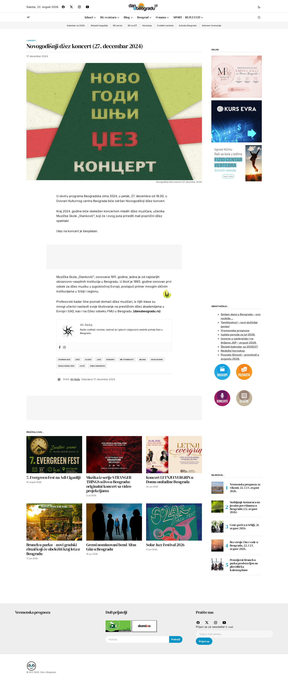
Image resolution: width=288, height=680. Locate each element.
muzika (142, 359)
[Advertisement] (111, 256)
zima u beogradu (97, 366)
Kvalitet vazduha (165, 25)
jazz (99, 359)
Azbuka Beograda (188, 25)
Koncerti (32, 40)
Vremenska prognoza (235, 330)
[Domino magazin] (144, 626)
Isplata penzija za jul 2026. (238, 334)
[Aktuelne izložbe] (244, 398)
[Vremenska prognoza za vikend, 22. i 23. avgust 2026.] (217, 488)
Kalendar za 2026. (76, 25)
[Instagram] (64, 347)
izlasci (88, 359)
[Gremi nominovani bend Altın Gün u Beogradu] (114, 522)
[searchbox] (137, 639)
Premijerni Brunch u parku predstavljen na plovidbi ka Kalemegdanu (244, 565)
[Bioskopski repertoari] (222, 371)
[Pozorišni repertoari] (244, 371)
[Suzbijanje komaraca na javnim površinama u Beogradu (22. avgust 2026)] (217, 507)
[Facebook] (59, 347)
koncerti (110, 359)
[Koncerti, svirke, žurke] (222, 398)
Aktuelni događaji (99, 25)
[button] (259, 7)
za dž (82, 366)
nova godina (157, 359)
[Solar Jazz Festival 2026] (174, 522)
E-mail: (229, 626)
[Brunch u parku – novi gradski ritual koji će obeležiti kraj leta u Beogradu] (54, 522)
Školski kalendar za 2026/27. (239, 346)
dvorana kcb (64, 359)
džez (77, 359)
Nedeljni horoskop (233, 350)
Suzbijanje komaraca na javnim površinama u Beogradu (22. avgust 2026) (245, 507)
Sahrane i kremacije (211, 25)
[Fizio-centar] (236, 163)
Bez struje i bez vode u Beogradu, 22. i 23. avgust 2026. (244, 545)
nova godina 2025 (66, 366)
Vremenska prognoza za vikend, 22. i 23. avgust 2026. (245, 487)
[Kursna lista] (236, 76)
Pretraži (175, 639)
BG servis (117, 25)
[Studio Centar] (119, 626)
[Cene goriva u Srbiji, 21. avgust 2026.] (217, 527)
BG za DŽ (132, 25)
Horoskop (147, 25)
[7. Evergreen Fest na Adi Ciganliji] (54, 454)
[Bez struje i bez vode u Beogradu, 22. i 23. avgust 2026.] (217, 545)
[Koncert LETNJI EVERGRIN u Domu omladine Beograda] (174, 454)
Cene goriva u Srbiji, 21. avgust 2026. (244, 526)
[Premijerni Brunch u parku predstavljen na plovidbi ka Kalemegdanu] (217, 564)
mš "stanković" (127, 359)
